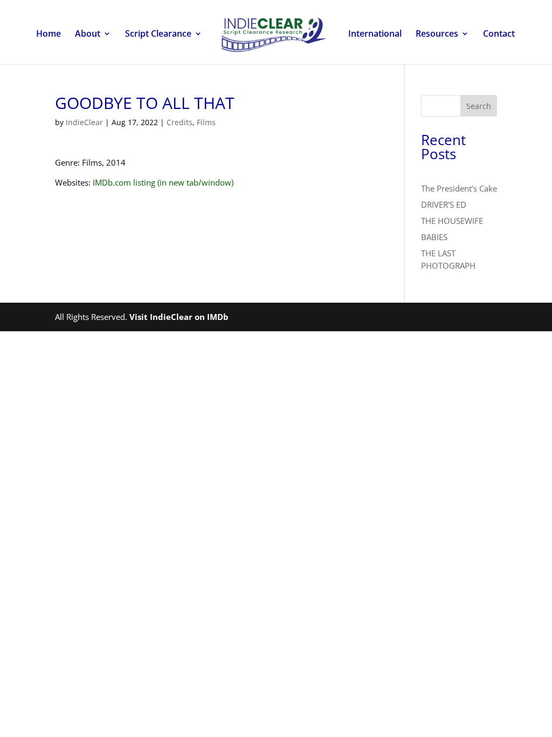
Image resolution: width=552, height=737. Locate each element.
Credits (179, 122)
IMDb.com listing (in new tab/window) (163, 182)
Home (48, 34)
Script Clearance (158, 34)
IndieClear (84, 122)
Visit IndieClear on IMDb (179, 316)
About (87, 34)
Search (478, 106)
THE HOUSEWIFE (452, 220)
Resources (437, 34)
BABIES (434, 236)
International (375, 34)
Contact (499, 34)
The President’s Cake (459, 188)
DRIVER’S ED (443, 204)
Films (206, 122)
